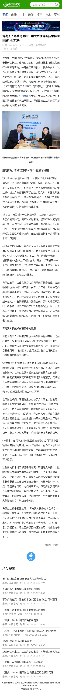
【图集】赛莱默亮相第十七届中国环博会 (23, 610)
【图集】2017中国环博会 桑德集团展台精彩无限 (27, 672)
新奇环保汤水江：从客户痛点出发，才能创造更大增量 (31, 651)
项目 (39, 14)
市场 (14, 14)
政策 (31, 14)
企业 (22, 14)
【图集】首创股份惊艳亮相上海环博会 (22, 662)
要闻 (5, 14)
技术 (48, 14)
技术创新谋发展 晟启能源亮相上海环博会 (24, 578)
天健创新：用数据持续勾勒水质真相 (21, 589)
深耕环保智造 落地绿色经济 (17, 641)
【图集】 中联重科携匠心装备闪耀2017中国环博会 (29, 630)
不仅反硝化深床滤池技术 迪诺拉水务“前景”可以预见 (29, 599)
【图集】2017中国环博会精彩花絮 (20, 620)
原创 (57, 14)
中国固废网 (25, 95)
